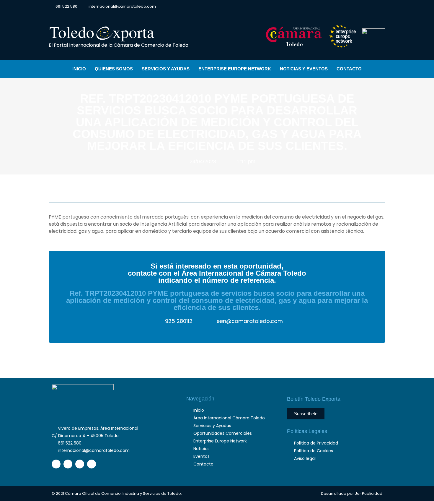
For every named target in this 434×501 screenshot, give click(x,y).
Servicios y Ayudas (166, 68)
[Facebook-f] (340, 6)
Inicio (79, 68)
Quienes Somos (114, 68)
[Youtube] (371, 6)
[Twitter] (350, 6)
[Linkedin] (360, 6)
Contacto (349, 68)
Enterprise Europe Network (234, 68)
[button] (380, 6)
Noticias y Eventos (304, 68)
